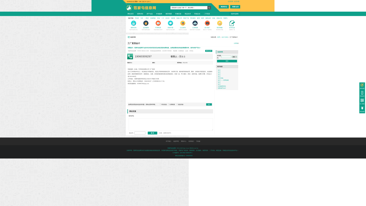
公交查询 (183, 27)
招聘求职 (140, 14)
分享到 (236, 43)
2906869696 (189, 155)
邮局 (198, 18)
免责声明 (176, 141)
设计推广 (207, 27)
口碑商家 (195, 27)
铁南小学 (179, 18)
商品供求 (188, 14)
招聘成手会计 (222, 88)
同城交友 (197, 14)
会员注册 (236, 1)
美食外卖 (170, 27)
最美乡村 (208, 18)
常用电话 (158, 27)
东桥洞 (173, 18)
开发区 (137, 18)
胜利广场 (186, 18)
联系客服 (220, 27)
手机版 (198, 141)
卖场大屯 (219, 18)
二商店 (147, 18)
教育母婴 (169, 14)
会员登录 (230, 1)
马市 (141, 18)
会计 (219, 70)
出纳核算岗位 (222, 86)
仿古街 (167, 18)
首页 (218, 37)
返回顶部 (362, 111)
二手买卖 (207, 14)
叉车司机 (220, 78)
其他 (213, 18)
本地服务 (159, 14)
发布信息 (232, 27)
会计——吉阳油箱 (223, 80)
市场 (158, 18)
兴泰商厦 (153, 18)
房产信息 (150, 14)
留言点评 (208, 51)
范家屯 (225, 18)
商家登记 (224, 7)
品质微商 (146, 27)
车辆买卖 (178, 14)
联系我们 (191, 141)
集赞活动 (133, 27)
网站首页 (131, 14)
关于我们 (168, 141)
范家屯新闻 (234, 14)
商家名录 (235, 7)
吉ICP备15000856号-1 (186, 152)
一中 (162, 18)
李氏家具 (193, 18)
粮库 (202, 18)
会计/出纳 (225, 37)
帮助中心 (183, 141)
